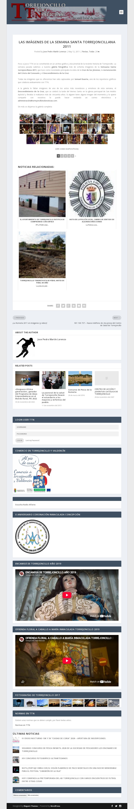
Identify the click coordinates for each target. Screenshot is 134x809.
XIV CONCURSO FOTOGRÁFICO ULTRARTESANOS (44, 758)
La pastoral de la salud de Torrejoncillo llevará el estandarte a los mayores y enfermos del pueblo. (54, 397)
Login (19, 440)
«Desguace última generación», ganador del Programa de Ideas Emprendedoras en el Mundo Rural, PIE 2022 (26, 394)
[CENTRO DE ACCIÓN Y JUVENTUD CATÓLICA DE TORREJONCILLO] (107, 378)
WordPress (55, 806)
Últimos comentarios (19, 795)
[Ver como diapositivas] (67, 149)
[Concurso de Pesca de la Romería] (80, 378)
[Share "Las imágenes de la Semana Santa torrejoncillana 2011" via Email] (79, 305)
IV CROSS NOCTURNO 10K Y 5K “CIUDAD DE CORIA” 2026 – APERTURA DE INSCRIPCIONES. (64, 738)
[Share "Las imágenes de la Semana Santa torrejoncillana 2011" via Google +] (68, 305)
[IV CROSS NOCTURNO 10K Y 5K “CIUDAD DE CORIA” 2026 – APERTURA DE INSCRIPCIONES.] (16, 740)
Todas (91, 51)
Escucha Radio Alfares (25, 504)
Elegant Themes (31, 806)
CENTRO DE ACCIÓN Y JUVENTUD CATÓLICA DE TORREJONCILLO (106, 391)
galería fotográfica (60, 67)
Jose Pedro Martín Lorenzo (54, 51)
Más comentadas (33, 795)
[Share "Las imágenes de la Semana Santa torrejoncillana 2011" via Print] (84, 305)
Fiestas (85, 51)
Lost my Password (32, 440)
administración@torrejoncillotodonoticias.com (37, 100)
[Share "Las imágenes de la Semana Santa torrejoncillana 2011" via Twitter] (63, 305)
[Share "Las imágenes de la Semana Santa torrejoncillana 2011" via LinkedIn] (73, 305)
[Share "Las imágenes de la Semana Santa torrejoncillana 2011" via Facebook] (58, 305)
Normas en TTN (22, 725)
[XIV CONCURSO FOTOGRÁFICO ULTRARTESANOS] (16, 760)
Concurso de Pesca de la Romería (80, 390)
